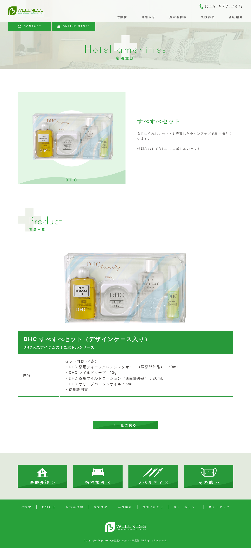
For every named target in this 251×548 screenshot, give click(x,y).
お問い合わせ (153, 507)
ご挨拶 (122, 17)
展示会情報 (178, 17)
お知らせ (148, 17)
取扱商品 (208, 17)
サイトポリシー (186, 507)
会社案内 (236, 17)
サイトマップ (219, 507)
